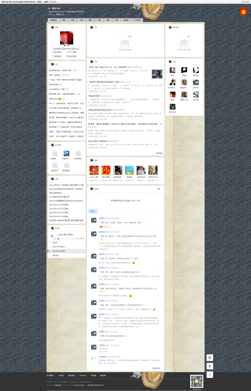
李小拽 (195, 100)
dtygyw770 (184, 87)
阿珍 (172, 75)
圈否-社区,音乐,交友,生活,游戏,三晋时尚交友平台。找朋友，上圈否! (25, 2)
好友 (174, 62)
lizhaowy (172, 112)
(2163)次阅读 (93, 136)
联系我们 (71, 375)
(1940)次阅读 (93, 105)
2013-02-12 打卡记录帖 (58, 209)
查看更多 (159, 153)
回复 (75, 70)
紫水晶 (195, 75)
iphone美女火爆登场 (97, 141)
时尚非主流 (153, 177)
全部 (158, 189)
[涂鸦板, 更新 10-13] (129, 170)
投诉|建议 (66, 170)
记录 (72, 20)
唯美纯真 (117, 177)
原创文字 (54, 170)
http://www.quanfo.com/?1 (57, 11)
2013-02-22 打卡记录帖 (58, 205)
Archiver (82, 375)
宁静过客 (103, 357)
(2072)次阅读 (93, 119)
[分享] (77, 11)
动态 (63, 20)
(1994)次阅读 (93, 76)
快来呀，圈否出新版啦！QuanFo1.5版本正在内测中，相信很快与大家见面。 (123, 124)
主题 (107, 20)
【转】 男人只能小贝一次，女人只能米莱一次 (109, 67)
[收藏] (69, 11)
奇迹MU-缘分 (67, 159)
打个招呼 (73, 52)
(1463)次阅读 (93, 148)
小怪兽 (184, 75)
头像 (56, 27)
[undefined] (81, 239)
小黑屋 (61, 375)
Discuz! (58, 385)
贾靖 (172, 100)
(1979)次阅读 (93, 91)
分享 (116, 20)
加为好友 (58, 52)
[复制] (73, 11)
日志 (81, 20)
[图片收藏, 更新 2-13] (105, 170)
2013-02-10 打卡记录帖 (58, 212)
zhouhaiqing (173, 87)
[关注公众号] (210, 357)
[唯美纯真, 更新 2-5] (117, 170)
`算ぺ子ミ (66, 46)
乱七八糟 (94, 177)
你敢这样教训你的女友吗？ (100, 110)
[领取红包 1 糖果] (243, 11)
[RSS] (82, 11)
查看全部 (156, 368)
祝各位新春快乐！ (56, 193)
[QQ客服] (210, 366)
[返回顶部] (210, 374)
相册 (90, 20)
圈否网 (103, 375)
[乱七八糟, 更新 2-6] (94, 170)
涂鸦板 (129, 177)
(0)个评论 (103, 105)
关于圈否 (50, 375)
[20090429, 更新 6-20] (141, 170)
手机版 (93, 375)
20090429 (141, 177)
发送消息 (73, 56)
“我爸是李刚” (94, 96)
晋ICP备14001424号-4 (96, 385)
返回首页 (53, 2)
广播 (99, 20)
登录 (247, 2)
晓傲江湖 (184, 100)
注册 (243, 2)
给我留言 (58, 56)
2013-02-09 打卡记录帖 (58, 216)
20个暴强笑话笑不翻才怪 (59, 197)
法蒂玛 (102, 218)
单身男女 (78, 159)
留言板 (126, 20)
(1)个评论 (103, 76)
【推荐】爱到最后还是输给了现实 (104, 82)
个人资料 (137, 20)
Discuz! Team (79, 385)
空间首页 (53, 20)
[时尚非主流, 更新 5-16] (153, 170)
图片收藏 (106, 177)
